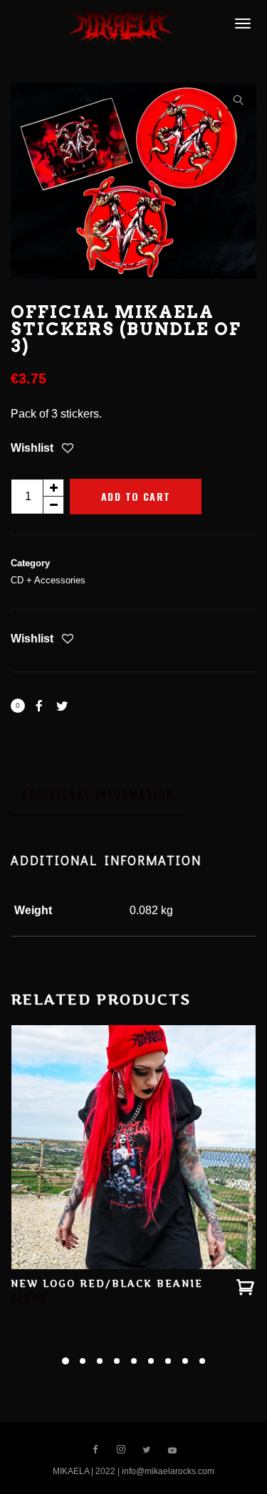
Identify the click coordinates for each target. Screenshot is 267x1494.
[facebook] (95, 1449)
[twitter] (146, 1449)
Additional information (97, 794)
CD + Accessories (48, 580)
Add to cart (135, 496)
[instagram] (121, 1449)
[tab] (97, 794)
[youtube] (172, 1454)
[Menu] (240, 22)
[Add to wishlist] (67, 449)
